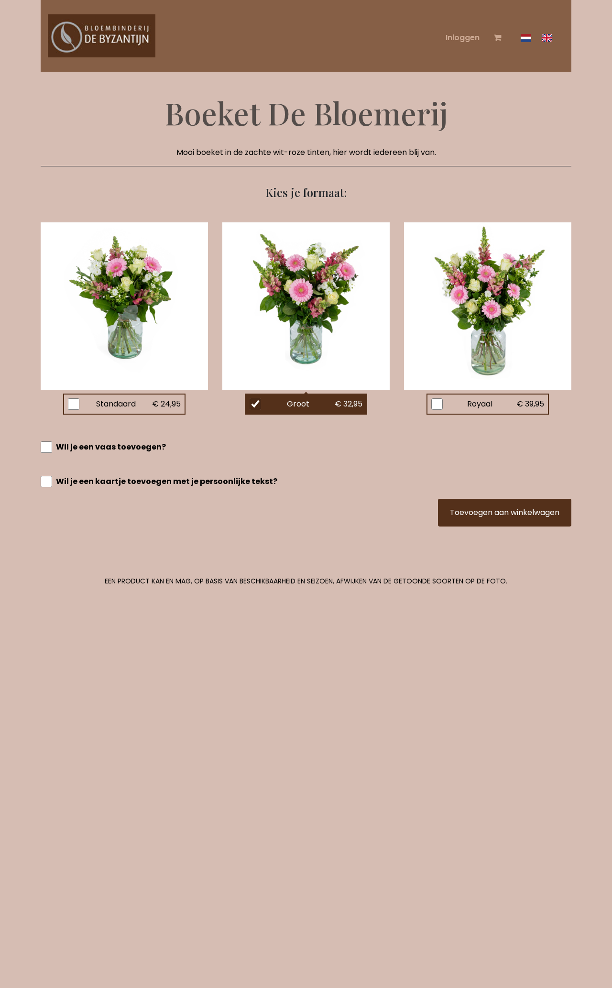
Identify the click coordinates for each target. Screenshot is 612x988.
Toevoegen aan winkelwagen (504, 512)
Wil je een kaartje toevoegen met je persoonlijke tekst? (166, 481)
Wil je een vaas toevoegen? (111, 446)
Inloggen (463, 37)
